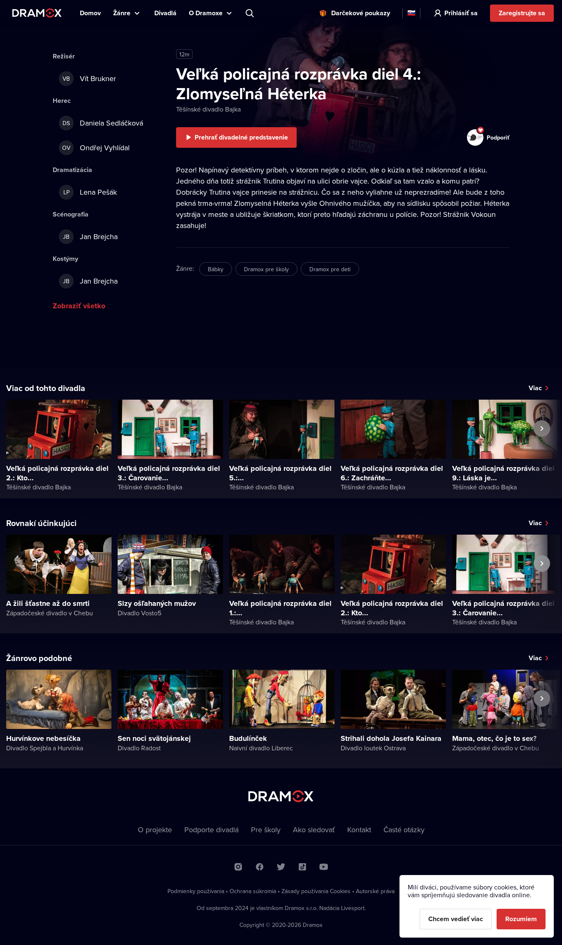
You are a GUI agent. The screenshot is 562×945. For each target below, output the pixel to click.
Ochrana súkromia (253, 891)
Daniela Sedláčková (103, 123)
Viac (535, 388)
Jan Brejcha (90, 236)
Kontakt (359, 829)
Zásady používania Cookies (316, 891)
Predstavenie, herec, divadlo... (250, 13)
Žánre (121, 13)
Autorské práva (375, 891)
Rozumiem (521, 919)
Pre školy (266, 829)
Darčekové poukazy (360, 13)
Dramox (37, 13)
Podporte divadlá (211, 829)
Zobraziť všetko (79, 305)
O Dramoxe (206, 13)
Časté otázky (404, 829)
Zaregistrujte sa (522, 13)
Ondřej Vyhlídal (96, 147)
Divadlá (165, 13)
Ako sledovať (314, 829)
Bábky (215, 269)
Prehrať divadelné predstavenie (241, 137)
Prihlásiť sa (461, 13)
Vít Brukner (89, 78)
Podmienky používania (195, 891)
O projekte (155, 829)
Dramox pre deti (330, 269)
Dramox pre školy (266, 269)
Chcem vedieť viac (455, 919)
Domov (90, 13)
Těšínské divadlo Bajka (208, 109)
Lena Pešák (90, 192)
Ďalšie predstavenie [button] (542, 447)
